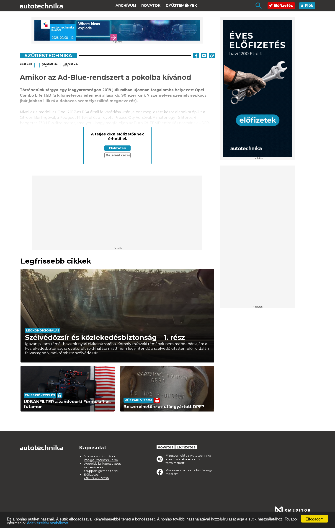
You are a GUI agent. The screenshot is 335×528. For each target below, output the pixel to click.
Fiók (309, 5)
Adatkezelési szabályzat (47, 522)
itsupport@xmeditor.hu (101, 471)
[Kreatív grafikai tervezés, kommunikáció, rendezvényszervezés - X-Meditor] (292, 510)
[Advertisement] (257, 236)
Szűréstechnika (48, 55)
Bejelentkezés (118, 155)
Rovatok (151, 5)
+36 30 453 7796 (96, 478)
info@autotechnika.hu (101, 460)
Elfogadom (315, 519)
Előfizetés (283, 5)
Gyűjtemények (181, 5)
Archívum (126, 5)
